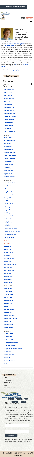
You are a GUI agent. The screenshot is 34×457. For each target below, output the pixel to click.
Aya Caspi (7, 101)
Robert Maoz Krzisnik (11, 318)
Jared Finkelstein (9, 183)
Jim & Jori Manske (9, 198)
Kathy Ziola (7, 225)
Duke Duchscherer (9, 131)
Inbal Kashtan (8, 171)
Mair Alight (7, 261)
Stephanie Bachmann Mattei (13, 349)
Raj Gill (6, 306)
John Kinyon (7, 207)
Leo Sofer (7, 243)
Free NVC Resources (9, 388)
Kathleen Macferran (10, 219)
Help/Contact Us (9, 380)
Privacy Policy (8, 383)
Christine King (8, 122)
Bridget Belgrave (9, 113)
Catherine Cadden (10, 116)
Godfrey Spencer (9, 159)
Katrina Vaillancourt (10, 228)
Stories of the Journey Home (16, 44)
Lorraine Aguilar (9, 258)
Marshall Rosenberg (10, 264)
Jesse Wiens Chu (9, 195)
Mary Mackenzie (9, 270)
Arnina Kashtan (9, 98)
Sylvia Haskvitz (9, 355)
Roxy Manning (8, 327)
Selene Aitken (8, 340)
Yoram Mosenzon (9, 361)
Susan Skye (7, 352)
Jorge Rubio (7, 210)
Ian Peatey (7, 168)
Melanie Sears (8, 276)
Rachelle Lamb (8, 303)
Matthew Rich (8, 273)
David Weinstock (9, 125)
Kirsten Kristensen (10, 234)
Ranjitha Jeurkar (9, 309)
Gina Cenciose (8, 149)
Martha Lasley (8, 267)
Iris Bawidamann (9, 177)
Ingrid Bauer (8, 174)
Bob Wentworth (9, 110)
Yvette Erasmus (9, 364)
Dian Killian (7, 128)
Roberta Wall (8, 321)
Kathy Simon (8, 222)
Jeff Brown (7, 189)
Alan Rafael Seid (9, 89)
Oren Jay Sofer (8, 294)
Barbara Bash (8, 104)
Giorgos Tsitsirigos (10, 152)
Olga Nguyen (8, 291)
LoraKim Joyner (9, 252)
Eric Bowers (7, 143)
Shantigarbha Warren (11, 343)
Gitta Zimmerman (10, 155)
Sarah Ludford (8, 333)
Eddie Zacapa (8, 137)
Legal (5, 385)
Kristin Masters (9, 237)
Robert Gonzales (9, 315)
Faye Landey (8, 146)
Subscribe (11, 435)
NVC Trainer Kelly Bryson (12, 231)
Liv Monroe (7, 249)
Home (5, 377)
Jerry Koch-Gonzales (10, 192)
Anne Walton (8, 95)
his (16, 65)
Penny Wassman (9, 300)
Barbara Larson (9, 107)
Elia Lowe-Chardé (9, 140)
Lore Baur (7, 255)
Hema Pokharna (9, 165)
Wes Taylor (7, 358)
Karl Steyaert (8, 213)
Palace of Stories (9, 46)
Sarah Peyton (8, 337)
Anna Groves (8, 92)
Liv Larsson (7, 246)
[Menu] (31, 22)
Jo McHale (7, 201)
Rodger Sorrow (8, 324)
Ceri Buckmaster (9, 119)
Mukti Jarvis (8, 282)
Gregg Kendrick (9, 162)
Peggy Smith (8, 297)
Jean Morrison (8, 186)
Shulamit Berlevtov (10, 346)
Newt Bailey (8, 288)
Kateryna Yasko (9, 216)
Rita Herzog (8, 312)
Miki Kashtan (8, 279)
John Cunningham (9, 204)
